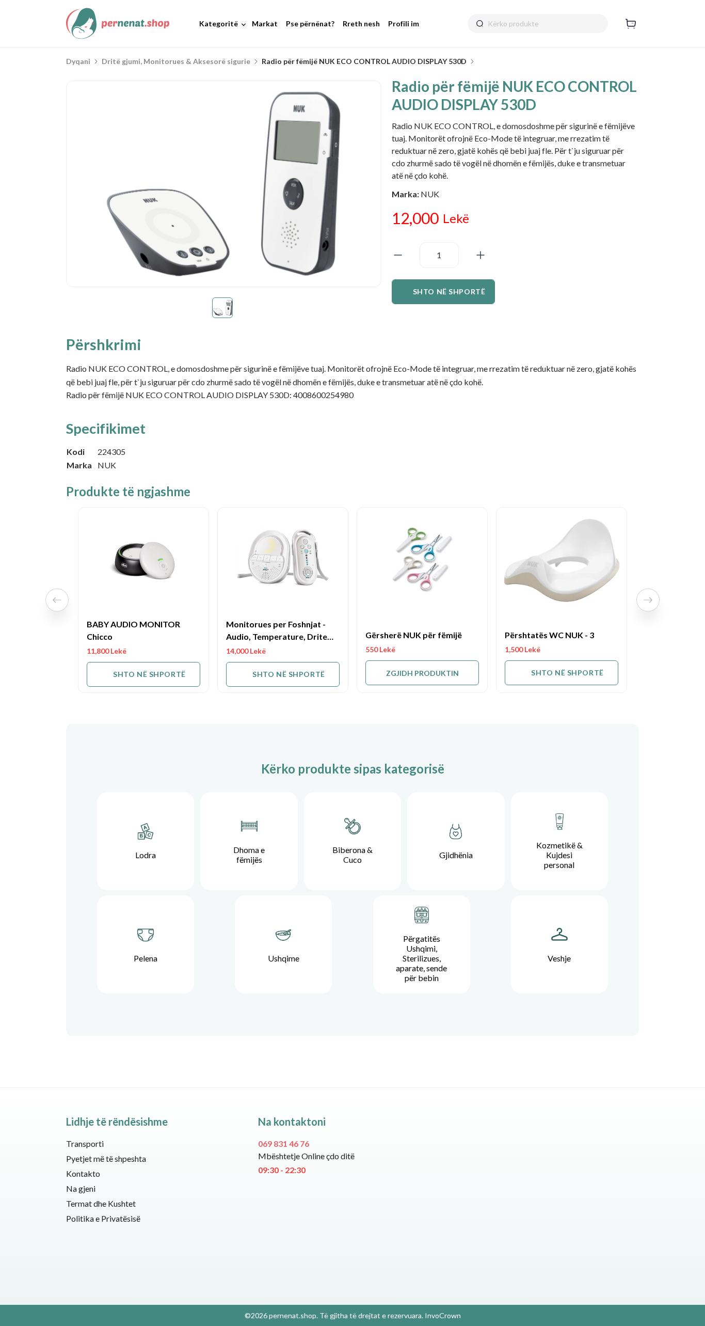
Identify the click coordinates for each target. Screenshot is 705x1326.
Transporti (85, 1143)
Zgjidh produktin (422, 673)
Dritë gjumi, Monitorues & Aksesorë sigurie (176, 61)
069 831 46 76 (283, 1143)
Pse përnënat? (310, 23)
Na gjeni (80, 1188)
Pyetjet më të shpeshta (106, 1158)
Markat (265, 23)
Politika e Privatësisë (103, 1218)
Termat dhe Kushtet (101, 1203)
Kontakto (83, 1173)
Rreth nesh (361, 23)
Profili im (403, 23)
